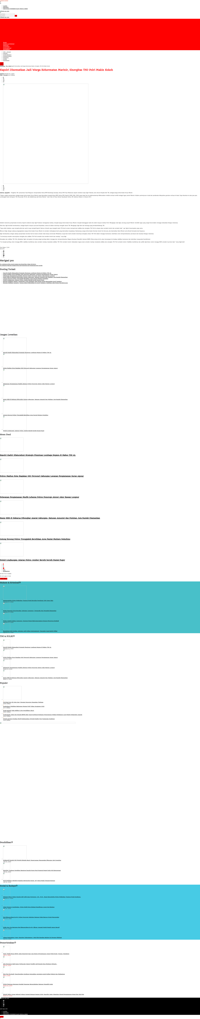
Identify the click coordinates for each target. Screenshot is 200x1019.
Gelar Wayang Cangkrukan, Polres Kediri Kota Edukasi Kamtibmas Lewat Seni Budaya (28, 907)
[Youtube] (3, 255)
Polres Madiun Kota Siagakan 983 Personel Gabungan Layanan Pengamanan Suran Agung (30, 274)
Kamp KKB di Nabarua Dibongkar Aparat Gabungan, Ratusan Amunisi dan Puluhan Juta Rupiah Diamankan (35, 277)
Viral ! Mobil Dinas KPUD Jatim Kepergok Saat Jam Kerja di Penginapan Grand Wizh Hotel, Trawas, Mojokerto (36, 954)
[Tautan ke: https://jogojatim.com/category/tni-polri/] (14, 636)
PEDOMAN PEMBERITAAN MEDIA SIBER (15, 1014)
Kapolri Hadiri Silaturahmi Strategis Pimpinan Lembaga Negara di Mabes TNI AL (27, 273)
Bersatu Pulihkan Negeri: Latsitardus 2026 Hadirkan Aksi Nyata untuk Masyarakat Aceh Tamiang (32, 281)
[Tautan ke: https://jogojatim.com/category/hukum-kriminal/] (20, 582)
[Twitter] (3, 252)
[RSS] (3, 257)
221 (4, 570)
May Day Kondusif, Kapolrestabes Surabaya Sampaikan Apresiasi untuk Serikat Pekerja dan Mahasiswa (34, 974)
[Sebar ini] (3, 77)
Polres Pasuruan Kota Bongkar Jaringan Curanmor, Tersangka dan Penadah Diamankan (29, 610)
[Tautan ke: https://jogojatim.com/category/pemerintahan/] (15, 943)
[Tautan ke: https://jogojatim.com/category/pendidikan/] (12, 842)
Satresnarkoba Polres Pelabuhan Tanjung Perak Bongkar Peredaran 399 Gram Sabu (28, 600)
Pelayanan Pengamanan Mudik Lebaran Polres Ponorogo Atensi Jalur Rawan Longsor (29, 276)
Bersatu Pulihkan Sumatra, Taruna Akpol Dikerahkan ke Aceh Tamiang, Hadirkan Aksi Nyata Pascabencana (35, 283)
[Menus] (0, 2)
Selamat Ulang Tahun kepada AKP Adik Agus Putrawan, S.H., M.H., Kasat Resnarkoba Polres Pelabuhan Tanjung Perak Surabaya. (42, 897)
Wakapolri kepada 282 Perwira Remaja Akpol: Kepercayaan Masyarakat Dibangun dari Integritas (32, 860)
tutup (2, 63)
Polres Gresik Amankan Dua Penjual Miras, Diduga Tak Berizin (18, 264)
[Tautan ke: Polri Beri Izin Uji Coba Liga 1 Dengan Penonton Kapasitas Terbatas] (12, 699)
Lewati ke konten (4, 0)
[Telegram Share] (3, 80)
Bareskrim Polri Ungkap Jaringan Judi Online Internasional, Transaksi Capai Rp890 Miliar (30, 631)
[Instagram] (3, 254)
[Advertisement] (100, 30)
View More (4, 578)
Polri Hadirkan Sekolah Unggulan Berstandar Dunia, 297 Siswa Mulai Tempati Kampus (29, 880)
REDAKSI (6, 1012)
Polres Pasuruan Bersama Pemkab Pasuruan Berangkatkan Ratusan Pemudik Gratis (28, 984)
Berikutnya (6, 571)
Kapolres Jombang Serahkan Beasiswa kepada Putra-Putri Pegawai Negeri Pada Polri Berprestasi (32, 870)
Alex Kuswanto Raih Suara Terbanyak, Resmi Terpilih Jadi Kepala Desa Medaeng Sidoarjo (30, 964)
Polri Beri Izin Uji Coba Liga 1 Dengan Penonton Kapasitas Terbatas (23, 702)
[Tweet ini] (3, 79)
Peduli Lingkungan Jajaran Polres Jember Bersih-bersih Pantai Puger (23, 280)
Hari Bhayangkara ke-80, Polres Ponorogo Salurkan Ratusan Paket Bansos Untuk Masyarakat (31, 917)
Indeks (5, 1011)
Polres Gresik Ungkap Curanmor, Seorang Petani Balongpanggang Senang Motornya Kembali (31, 621)
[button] (16, 16)
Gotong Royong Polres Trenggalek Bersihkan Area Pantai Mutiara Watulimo (25, 278)
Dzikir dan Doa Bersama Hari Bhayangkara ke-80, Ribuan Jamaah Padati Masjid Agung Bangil (31, 927)
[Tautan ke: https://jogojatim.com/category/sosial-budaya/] (17, 886)
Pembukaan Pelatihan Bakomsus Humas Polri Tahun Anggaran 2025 (23, 706)
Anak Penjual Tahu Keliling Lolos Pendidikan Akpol (18, 710)
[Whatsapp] (3, 82)
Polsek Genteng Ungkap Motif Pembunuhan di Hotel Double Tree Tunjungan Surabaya (29, 719)
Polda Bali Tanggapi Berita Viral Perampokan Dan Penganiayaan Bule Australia (21, 265)
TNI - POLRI (3, 75)
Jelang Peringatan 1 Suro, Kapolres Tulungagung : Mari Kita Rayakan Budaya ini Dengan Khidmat (32, 937)
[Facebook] (3, 251)
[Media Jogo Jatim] (4, 11)
